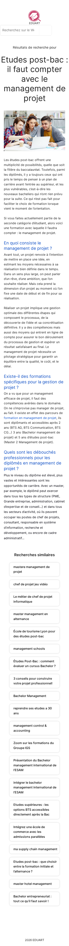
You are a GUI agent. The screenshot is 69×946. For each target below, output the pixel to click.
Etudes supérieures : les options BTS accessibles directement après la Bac (31, 809)
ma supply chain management (35, 849)
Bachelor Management (29, 696)
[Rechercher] (46, 30)
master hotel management (32, 884)
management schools (29, 648)
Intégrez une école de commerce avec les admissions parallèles (29, 832)
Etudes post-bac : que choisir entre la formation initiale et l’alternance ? (35, 866)
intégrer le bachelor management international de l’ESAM (34, 787)
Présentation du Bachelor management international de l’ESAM (34, 765)
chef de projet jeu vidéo (30, 584)
